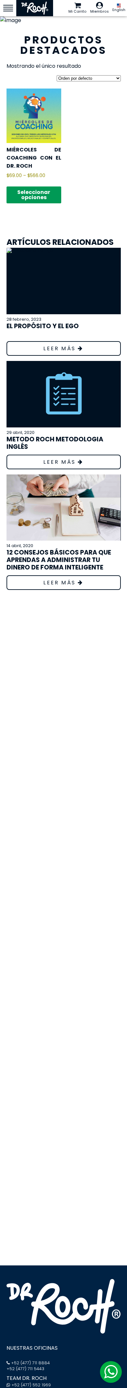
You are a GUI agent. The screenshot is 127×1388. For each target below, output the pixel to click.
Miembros (99, 11)
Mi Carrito (77, 11)
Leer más (60, 348)
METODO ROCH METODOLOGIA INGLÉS (55, 443)
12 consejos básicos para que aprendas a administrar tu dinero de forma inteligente (59, 560)
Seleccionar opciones (33, 194)
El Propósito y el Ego (43, 326)
